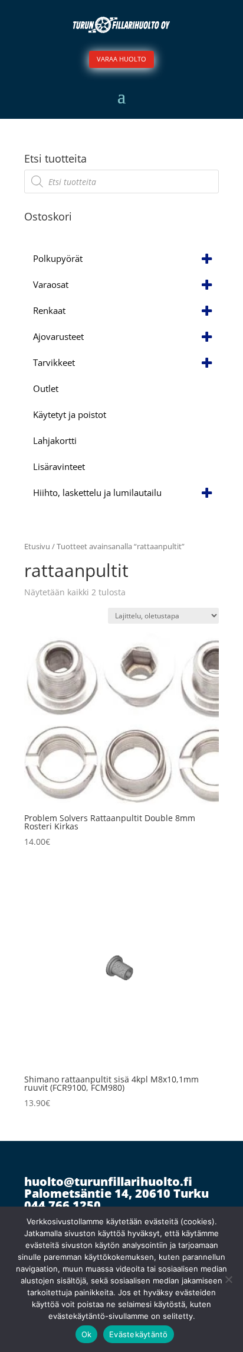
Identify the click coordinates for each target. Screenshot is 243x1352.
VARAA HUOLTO (121, 58)
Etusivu (37, 546)
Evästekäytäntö (138, 1334)
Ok (86, 1334)
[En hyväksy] (228, 1279)
